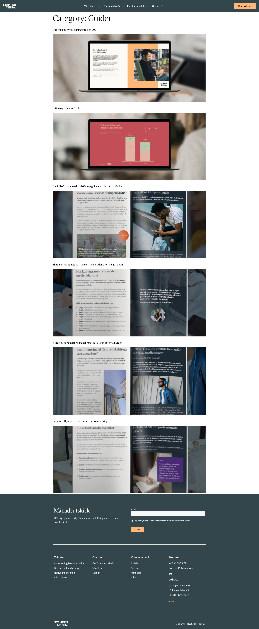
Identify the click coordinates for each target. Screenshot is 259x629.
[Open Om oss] (162, 6)
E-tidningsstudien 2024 (66, 108)
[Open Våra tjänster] (99, 6)
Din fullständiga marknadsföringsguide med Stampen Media (87, 186)
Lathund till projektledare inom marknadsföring (80, 421)
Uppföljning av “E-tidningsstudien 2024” (76, 29)
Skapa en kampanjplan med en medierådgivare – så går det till (88, 264)
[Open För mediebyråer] (123, 6)
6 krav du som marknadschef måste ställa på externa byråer (87, 342)
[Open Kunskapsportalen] (148, 6)
